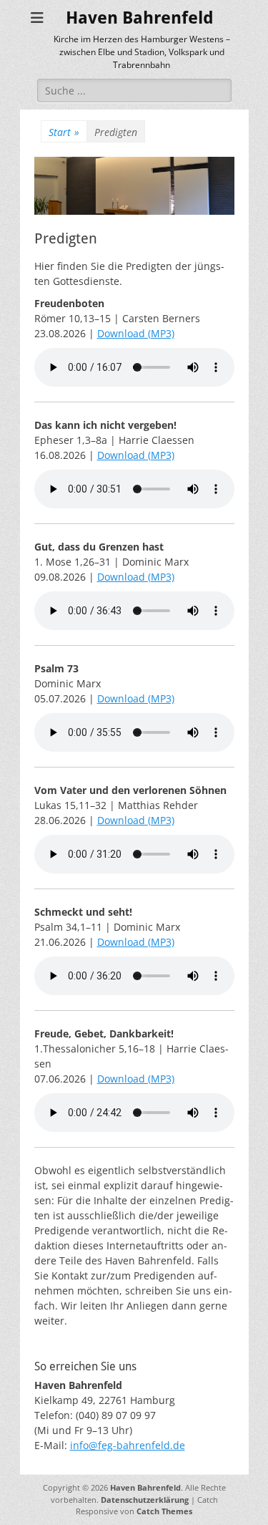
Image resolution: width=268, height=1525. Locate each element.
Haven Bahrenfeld (140, 18)
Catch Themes (164, 1511)
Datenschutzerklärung (145, 1499)
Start (64, 132)
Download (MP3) (135, 333)
